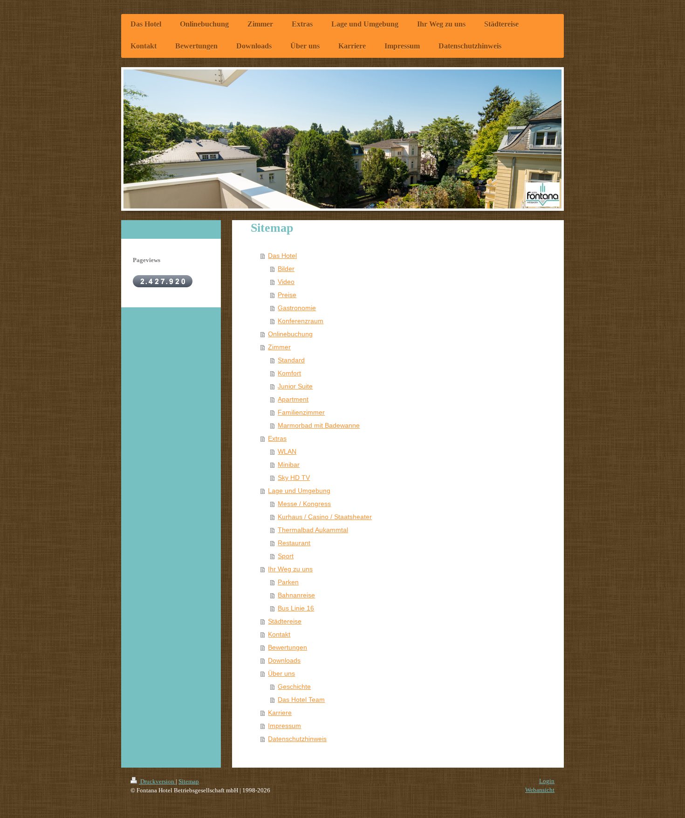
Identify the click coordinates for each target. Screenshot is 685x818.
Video (286, 281)
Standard (291, 360)
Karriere (280, 712)
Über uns (281, 673)
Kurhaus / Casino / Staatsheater (325, 516)
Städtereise (284, 621)
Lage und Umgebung (299, 490)
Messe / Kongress (304, 503)
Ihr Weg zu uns (290, 569)
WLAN (287, 451)
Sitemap (188, 781)
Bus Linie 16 (296, 608)
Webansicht (540, 789)
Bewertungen (287, 647)
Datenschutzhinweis (297, 738)
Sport (286, 556)
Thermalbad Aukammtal (313, 530)
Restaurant (294, 543)
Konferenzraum (300, 321)
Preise (287, 294)
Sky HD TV (294, 477)
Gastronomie (297, 308)
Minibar (289, 464)
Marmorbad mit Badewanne (319, 425)
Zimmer (279, 347)
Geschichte (294, 686)
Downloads (284, 660)
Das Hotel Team (301, 699)
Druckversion (157, 781)
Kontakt (279, 634)
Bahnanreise (296, 595)
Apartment (293, 399)
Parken (288, 582)
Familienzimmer (301, 412)
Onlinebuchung (290, 334)
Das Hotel (282, 255)
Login (547, 780)
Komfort (289, 373)
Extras (277, 438)
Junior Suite (295, 386)
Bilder (286, 268)
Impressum (284, 725)
